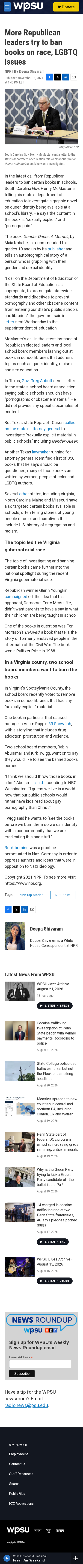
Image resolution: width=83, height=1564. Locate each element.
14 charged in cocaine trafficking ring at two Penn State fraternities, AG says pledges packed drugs (57, 1215)
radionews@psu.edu (26, 1405)
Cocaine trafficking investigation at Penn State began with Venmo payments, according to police (56, 1033)
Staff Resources (21, 1474)
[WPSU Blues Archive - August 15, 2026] (20, 1267)
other (23, 493)
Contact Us (17, 1464)
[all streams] (77, 1558)
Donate (68, 7)
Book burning (17, 847)
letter (9, 321)
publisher (56, 248)
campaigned (16, 596)
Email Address (21, 1357)
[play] (7, 1558)
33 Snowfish (59, 723)
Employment (18, 1454)
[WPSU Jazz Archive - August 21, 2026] (20, 991)
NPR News (63, 895)
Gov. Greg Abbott (37, 380)
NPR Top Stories (31, 895)
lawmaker (41, 452)
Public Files (17, 1493)
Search (14, 1484)
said (39, 782)
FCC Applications (21, 1503)
